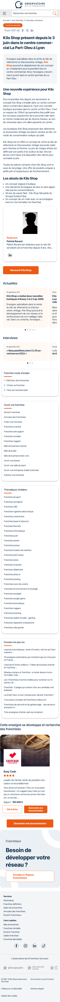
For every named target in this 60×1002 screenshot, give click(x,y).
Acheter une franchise (14, 475)
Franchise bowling (12, 579)
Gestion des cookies (9, 996)
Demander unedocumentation (35, 809)
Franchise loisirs (11, 560)
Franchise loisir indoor (14, 555)
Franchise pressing (12, 613)
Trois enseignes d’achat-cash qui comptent (23, 712)
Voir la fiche (12, 809)
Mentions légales (37, 989)
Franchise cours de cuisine (16, 584)
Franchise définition (12, 904)
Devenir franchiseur (12, 915)
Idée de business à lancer (15, 446)
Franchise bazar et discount (16, 521)
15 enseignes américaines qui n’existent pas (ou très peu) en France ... (30, 658)
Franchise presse (12, 545)
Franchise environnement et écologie (21, 589)
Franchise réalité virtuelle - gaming (19, 618)
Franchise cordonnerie (14, 516)
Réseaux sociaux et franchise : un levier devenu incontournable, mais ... (28, 673)
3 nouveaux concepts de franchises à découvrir (25, 699)
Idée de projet (10, 450)
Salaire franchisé (10, 935)
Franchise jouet (11, 535)
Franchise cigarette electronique (18, 511)
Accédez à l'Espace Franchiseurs (23, 876)
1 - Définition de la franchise (16, 380)
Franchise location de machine (17, 550)
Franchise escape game (14, 598)
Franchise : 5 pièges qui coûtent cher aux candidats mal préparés (29, 688)
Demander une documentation (30, 823)
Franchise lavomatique (14, 603)
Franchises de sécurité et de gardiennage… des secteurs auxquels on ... (29, 706)
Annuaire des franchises (15, 417)
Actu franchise (17, 20)
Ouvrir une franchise (14, 404)
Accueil (6, 20)
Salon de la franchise (12, 907)
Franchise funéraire (13, 564)
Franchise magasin (12, 441)
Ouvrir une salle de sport (15, 465)
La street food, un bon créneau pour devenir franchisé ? (29, 695)
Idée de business (11, 924)
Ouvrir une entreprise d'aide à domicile (21, 470)
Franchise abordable (12, 939)
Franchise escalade (12, 593)
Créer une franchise (13, 422)
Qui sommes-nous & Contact (42, 979)
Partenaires (8, 900)
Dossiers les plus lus (14, 642)
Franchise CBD (10, 506)
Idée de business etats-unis (16, 455)
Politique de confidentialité (11, 989)
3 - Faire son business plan (16, 390)
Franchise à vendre (12, 426)
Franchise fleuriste (12, 526)
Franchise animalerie (13, 502)
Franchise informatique (14, 531)
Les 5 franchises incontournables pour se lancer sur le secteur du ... (28, 681)
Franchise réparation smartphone (19, 622)
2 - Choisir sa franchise (14, 385)
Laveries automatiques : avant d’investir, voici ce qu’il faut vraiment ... (29, 651)
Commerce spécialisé (12, 25)
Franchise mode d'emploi (16, 373)
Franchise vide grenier (14, 627)
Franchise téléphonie (13, 569)
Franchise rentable (12, 436)
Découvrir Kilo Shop (20, 270)
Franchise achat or (12, 574)
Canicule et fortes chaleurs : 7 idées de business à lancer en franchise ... (29, 666)
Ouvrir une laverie (12, 460)
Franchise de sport (12, 497)
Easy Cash (10, 771)
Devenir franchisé (12, 412)
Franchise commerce (34, 20)
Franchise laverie (11, 540)
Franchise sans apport (14, 431)
